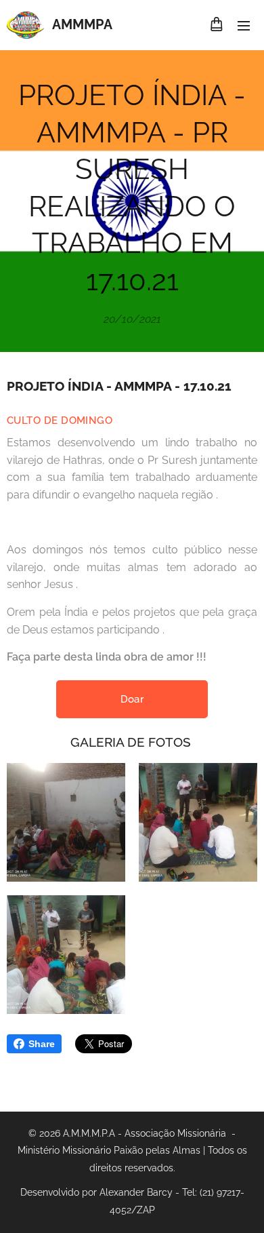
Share (41, 1043)
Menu (243, 25)
